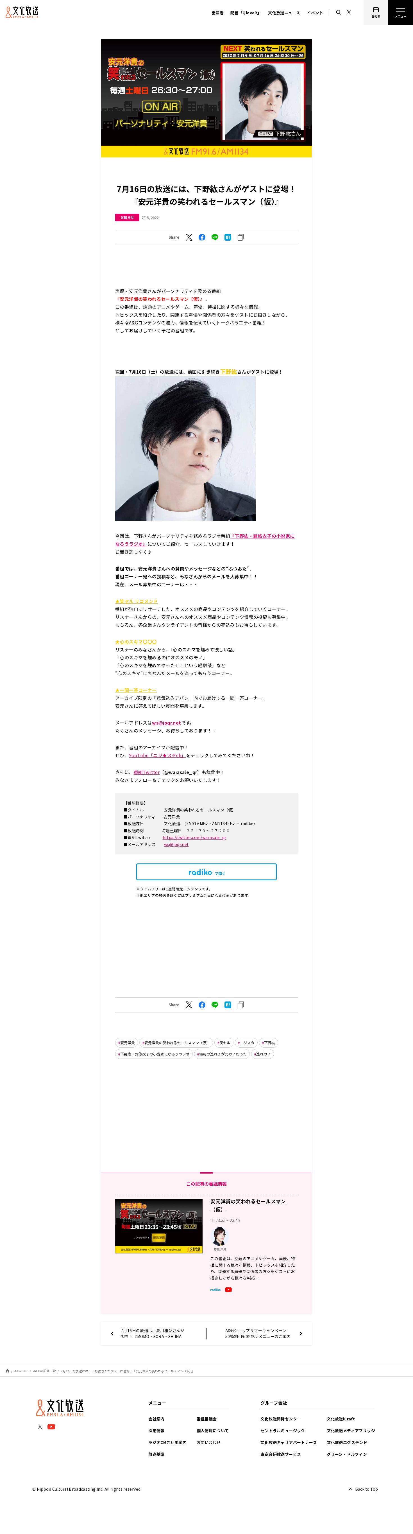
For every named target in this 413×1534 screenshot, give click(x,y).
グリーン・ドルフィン (347, 1454)
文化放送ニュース (284, 12)
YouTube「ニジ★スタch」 (157, 755)
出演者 (218, 12)
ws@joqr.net (176, 844)
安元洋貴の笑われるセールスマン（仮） (177, 1042)
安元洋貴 (127, 1042)
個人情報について (213, 1430)
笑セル (224, 1042)
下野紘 (269, 1042)
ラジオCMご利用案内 (167, 1442)
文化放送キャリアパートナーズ (288, 1442)
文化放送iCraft (341, 1419)
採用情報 (156, 1430)
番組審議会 (207, 1419)
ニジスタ (247, 1042)
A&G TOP (21, 1370)
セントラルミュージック (282, 1430)
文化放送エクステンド (347, 1442)
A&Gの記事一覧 (44, 1370)
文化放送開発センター (280, 1419)
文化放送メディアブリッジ (351, 1430)
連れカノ (263, 1054)
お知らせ (127, 217)
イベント (315, 12)
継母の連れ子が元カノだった (223, 1054)
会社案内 (156, 1419)
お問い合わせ (209, 1442)
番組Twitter (147, 772)
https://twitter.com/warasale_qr (194, 837)
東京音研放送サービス (280, 1454)
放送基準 (156, 1454)
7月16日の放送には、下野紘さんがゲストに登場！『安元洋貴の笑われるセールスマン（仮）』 (127, 1370)
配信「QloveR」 (245, 12)
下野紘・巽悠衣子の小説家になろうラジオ (155, 1054)
